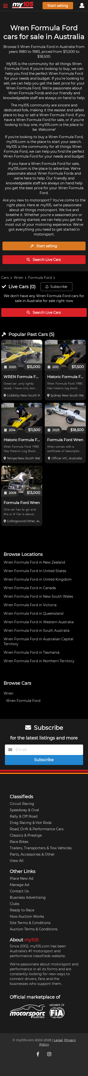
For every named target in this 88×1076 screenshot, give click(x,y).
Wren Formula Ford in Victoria (30, 605)
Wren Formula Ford (23, 700)
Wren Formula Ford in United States (35, 571)
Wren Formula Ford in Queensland (33, 613)
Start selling (57, 5)
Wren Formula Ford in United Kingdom (38, 579)
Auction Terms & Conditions (33, 929)
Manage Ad (19, 885)
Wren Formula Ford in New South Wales (38, 596)
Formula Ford (40, 277)
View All (16, 861)
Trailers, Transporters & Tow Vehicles (41, 848)
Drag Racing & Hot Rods (31, 823)
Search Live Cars (46, 259)
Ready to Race (22, 910)
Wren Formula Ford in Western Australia (39, 622)
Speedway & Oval (24, 810)
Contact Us (19, 891)
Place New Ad (21, 878)
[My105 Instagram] (49, 1054)
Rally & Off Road (23, 816)
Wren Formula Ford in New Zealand (34, 562)
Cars (5, 277)
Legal (58, 1040)
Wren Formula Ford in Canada (30, 588)
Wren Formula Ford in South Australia (36, 630)
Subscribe (58, 286)
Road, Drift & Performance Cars (37, 829)
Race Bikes (19, 842)
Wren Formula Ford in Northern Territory (39, 661)
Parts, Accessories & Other (32, 854)
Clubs (14, 904)
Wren (18, 277)
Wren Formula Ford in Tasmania (31, 652)
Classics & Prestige (26, 835)
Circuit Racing (22, 804)
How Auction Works (27, 916)
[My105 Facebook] (38, 1054)
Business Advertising (28, 897)
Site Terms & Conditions (30, 923)
